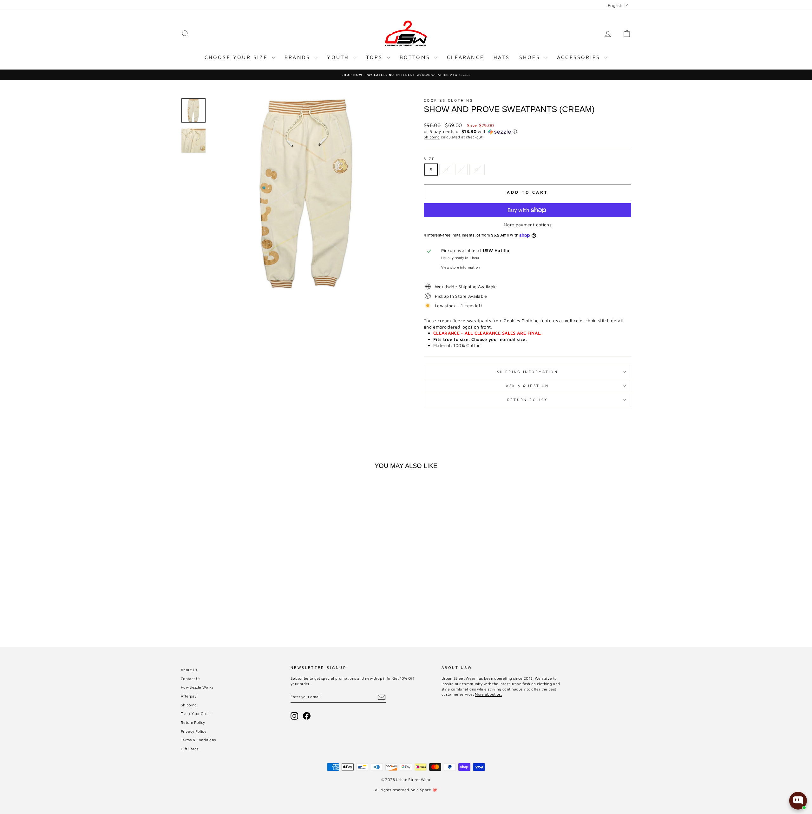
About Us (189, 670)
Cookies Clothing (449, 100)
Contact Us (190, 679)
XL (477, 169)
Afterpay (189, 696)
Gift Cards (190, 749)
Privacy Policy (193, 731)
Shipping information (527, 372)
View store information (460, 267)
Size (429, 159)
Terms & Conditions (198, 740)
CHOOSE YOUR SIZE (237, 57)
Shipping (432, 137)
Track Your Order (196, 713)
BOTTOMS (416, 57)
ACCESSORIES (580, 57)
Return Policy (527, 399)
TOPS (375, 57)
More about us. (488, 694)
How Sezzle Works (197, 687)
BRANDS (299, 57)
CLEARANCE (465, 57)
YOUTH (339, 57)
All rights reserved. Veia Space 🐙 (406, 789)
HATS (502, 57)
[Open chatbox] (798, 801)
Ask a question (527, 386)
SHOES (531, 57)
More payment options (527, 224)
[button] (527, 132)
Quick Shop (234, 586)
